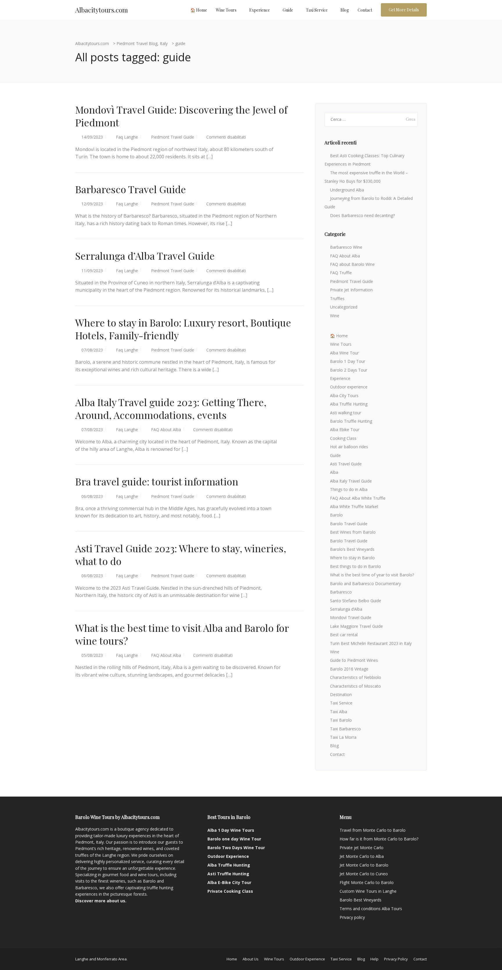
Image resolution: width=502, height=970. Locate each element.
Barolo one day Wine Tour (234, 839)
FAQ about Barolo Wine (352, 264)
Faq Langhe (127, 137)
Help (374, 959)
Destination (341, 694)
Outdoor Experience (228, 856)
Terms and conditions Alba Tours (371, 908)
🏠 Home (198, 10)
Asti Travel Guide (346, 464)
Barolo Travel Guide (348, 523)
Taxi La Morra (343, 737)
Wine (334, 315)
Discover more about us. (100, 900)
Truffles (337, 298)
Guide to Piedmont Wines (354, 660)
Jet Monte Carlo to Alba (362, 856)
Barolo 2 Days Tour (348, 370)
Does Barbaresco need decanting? (362, 215)
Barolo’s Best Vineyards (352, 549)
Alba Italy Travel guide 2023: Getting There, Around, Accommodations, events (170, 408)
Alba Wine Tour (344, 353)
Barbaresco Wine (346, 247)
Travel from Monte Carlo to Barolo (373, 830)
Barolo (336, 515)
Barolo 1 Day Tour (347, 361)
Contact (365, 10)
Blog (344, 10)
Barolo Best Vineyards (360, 900)
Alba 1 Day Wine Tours (230, 830)
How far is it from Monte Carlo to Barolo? (379, 839)
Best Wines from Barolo (353, 532)
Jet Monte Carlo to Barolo (364, 865)
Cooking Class (343, 438)
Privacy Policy (396, 959)
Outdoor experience (348, 387)
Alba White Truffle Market (354, 506)
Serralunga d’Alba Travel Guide (145, 255)
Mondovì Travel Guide (350, 617)
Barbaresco (341, 592)
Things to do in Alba (348, 489)
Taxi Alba (338, 711)
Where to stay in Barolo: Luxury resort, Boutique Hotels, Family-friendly (183, 329)
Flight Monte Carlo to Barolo (367, 882)
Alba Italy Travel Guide (351, 481)
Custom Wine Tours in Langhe (368, 891)
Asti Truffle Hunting (228, 873)
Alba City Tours (344, 395)
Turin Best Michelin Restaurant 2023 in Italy (371, 643)
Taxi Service (317, 10)
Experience (259, 10)
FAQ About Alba (166, 429)
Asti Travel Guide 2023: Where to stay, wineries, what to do (180, 555)
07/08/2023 (92, 350)
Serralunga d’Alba (346, 609)
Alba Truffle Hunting (348, 404)
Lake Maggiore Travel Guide (356, 626)
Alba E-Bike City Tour (229, 882)
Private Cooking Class (230, 891)
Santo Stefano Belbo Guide (355, 600)
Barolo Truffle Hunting (351, 421)
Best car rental (344, 634)
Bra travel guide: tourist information (156, 481)
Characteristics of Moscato (355, 686)
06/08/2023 (92, 496)
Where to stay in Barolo (352, 557)
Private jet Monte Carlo (361, 847)
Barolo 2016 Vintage (349, 669)
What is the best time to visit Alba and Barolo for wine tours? (182, 634)
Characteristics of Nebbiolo (355, 677)
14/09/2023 (92, 137)
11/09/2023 (92, 270)
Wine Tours (226, 10)
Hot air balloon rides (349, 446)
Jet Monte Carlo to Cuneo (364, 873)
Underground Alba (347, 190)
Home (232, 959)
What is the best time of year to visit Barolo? (372, 575)
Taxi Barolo (341, 720)
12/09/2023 (92, 204)
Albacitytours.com (101, 10)
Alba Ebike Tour (344, 429)
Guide (288, 10)
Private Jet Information (351, 290)
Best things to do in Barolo (355, 566)
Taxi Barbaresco (345, 728)
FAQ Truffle (341, 272)
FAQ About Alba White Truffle (358, 498)
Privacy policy (352, 917)
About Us (251, 959)
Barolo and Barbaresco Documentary (365, 583)
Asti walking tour (345, 412)
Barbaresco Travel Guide (130, 189)
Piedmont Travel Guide (172, 137)
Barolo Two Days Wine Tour (236, 847)
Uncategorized (343, 307)
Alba (334, 472)
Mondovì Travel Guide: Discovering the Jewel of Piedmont (181, 116)
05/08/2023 (92, 655)
